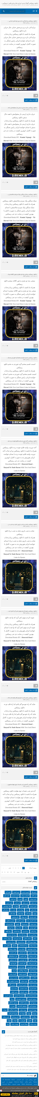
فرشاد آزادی (33, 970)
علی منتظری (13, 960)
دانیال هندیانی (9, 924)
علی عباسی (23, 956)
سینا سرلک (33, 945)
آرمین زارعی (25, 892)
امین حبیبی (9, 903)
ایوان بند (16, 906)
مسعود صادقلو (13, 1003)
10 (7, 872)
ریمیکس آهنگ (26, 22)
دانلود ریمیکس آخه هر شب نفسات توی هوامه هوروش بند (20, 784)
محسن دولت (32, 985)
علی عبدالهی (32, 960)
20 (22, 872)
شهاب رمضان (12, 949)
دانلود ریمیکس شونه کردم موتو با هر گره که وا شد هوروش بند (19, 611)
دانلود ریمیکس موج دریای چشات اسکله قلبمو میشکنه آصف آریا (20, 1035)
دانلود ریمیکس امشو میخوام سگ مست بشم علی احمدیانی (21, 1069)
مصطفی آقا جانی (22, 1006)
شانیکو (14, 945)
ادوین (25, 899)
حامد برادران (33, 917)
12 (14, 872)
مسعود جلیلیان (24, 1003)
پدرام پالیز (5, 910)
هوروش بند (22, 1020)
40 (28, 872)
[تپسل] (1, 1090)
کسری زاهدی (22, 974)
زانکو (35, 938)
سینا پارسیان (20, 942)
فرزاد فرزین (12, 967)
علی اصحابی (22, 953)
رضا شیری (25, 931)
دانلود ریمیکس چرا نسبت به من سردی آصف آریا (24, 1042)
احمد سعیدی (15, 895)
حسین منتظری (10, 920)
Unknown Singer (18, 1082)
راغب (25, 928)
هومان (15, 1020)
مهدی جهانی (23, 1010)
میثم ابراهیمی (25, 1017)
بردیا (27, 910)
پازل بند (13, 910)
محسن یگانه (12, 985)
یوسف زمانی (14, 1024)
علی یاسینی (22, 963)
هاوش (29, 1020)
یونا (8, 1024)
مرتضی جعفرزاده (20, 999)
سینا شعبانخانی (23, 945)
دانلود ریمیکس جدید (31, 1079)
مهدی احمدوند (32, 1010)
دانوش (17, 924)
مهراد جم (22, 1013)
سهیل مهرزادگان (31, 942)
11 (11, 872)
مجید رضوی (33, 981)
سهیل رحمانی (7, 938)
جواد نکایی (12, 913)
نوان (35, 1020)
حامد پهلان (24, 917)
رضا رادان (33, 931)
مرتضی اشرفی (32, 999)
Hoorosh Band (6, 1084)
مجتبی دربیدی (13, 978)
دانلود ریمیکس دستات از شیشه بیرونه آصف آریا (24, 1038)
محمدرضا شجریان (31, 995)
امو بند (20, 899)
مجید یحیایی (24, 981)
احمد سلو (6, 895)
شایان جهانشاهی (31, 949)
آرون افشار (16, 892)
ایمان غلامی (24, 906)
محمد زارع (14, 988)
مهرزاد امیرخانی (12, 1013)
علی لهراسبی (23, 960)
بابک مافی (33, 910)
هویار (9, 1020)
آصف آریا (8, 892)
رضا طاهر (8, 931)
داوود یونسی (33, 928)
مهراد (28, 1013)
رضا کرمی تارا (32, 935)
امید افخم (13, 899)
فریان (14, 970)
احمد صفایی (33, 899)
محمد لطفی (14, 992)
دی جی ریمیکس (20, 1088)
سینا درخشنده (11, 942)
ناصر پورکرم (15, 1017)
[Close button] (38, 1090)
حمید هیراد (25, 924)
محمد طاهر (33, 992)
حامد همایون (15, 917)
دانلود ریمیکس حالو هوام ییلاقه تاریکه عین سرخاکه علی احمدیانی (20, 1054)
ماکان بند (33, 978)
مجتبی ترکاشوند (24, 978)
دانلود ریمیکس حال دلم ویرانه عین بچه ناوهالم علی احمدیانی (21, 1057)
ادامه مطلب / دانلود (30, 100)
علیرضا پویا (13, 963)
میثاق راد (34, 1017)
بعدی (18, 872)
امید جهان (33, 903)
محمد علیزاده (23, 992)
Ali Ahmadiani (6, 1079)
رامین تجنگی (28, 1082)
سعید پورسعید (17, 938)
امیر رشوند (25, 903)
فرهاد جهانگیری (23, 970)
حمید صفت (33, 924)
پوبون (34, 913)
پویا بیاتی (28, 913)
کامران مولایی (32, 974)
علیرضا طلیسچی (31, 967)
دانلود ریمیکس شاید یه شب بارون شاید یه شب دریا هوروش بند (18, 524)
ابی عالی (34, 895)
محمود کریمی (8, 995)
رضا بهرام (11, 928)
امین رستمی (33, 906)
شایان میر (21, 949)
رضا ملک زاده (22, 935)
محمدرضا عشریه (19, 995)
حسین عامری (20, 920)
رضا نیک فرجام (12, 935)
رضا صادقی (17, 931)
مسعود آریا (33, 1003)
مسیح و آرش (32, 1006)
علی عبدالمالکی (13, 956)
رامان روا (18, 928)
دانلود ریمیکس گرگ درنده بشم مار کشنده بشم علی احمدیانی (21, 1066)
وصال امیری (24, 1024)
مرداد (12, 999)
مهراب (5, 1010)
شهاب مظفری (32, 953)
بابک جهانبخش (7, 906)
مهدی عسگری (13, 1010)
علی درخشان (32, 956)
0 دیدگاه (4, 95)
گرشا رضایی (12, 974)
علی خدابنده (13, 953)
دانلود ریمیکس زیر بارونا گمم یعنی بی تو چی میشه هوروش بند (21, 1045)
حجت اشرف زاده (31, 920)
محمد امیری (33, 988)
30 (25, 872)
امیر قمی (17, 903)
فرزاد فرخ (21, 967)
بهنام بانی (20, 910)
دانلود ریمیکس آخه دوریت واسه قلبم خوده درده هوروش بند (19, 441)
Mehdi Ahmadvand (27, 1084)
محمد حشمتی (23, 988)
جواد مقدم (20, 913)
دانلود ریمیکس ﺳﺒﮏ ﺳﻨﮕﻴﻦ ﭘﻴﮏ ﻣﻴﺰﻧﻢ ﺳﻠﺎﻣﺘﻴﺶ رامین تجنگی (19, 194)
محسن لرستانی (22, 985)
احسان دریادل (25, 895)
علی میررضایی (32, 963)
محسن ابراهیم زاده (13, 981)
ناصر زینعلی (6, 1017)
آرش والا (34, 892)
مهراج (34, 1013)
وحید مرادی (33, 1024)
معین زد (12, 1006)
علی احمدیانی (20, 1079)
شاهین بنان (7, 945)
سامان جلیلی (27, 938)
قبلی (10, 868)
